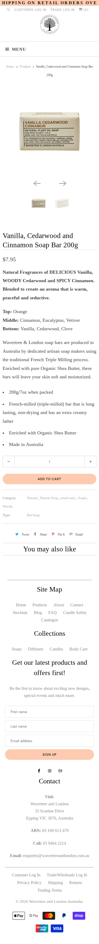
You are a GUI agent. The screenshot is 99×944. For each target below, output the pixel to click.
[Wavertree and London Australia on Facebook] (39, 771)
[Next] (62, 183)
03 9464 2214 (54, 843)
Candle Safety (75, 612)
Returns (75, 882)
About (58, 605)
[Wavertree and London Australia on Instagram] (49, 771)
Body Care (78, 649)
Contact (76, 605)
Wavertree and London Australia (55, 901)
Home (21, 605)
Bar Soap (33, 515)
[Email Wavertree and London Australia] (60, 771)
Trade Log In (62, 10)
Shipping (55, 882)
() (85, 10)
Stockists (20, 612)
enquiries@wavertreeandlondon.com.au (56, 855)
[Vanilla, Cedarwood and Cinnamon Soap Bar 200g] (49, 131)
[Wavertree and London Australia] (49, 25)
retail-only (69, 498)
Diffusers (35, 649)
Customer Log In (30, 10)
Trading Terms (49, 890)
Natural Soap (49, 498)
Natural (32, 498)
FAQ (52, 612)
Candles (56, 649)
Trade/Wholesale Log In (67, 875)
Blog (38, 612)
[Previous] (37, 183)
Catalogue (49, 620)
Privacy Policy (29, 882)
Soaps (82, 498)
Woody (8, 506)
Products (26, 66)
